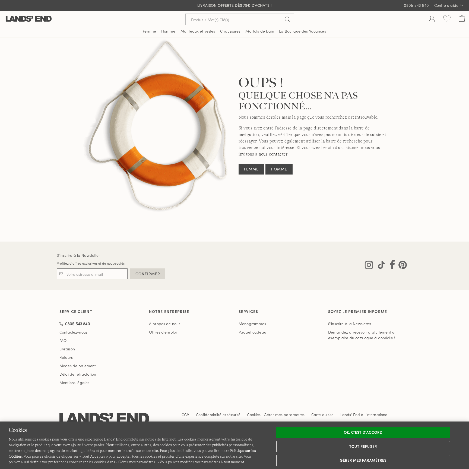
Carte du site (322, 414)
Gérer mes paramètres (363, 460)
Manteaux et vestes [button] (197, 31)
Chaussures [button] (230, 31)
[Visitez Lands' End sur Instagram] (369, 266)
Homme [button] (168, 31)
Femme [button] (149, 31)
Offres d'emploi (163, 332)
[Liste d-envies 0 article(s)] (447, 19)
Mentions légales (74, 382)
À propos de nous (164, 323)
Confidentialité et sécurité (218, 414)
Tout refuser (363, 446)
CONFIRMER (147, 273)
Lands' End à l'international (364, 414)
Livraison (67, 348)
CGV (185, 414)
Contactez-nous (73, 332)
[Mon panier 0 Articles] (462, 19)
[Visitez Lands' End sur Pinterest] (401, 266)
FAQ (62, 340)
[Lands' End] (28, 19)
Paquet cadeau (252, 332)
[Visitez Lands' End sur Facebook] (390, 266)
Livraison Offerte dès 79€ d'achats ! (234, 5)
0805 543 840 (416, 5)
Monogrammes (252, 323)
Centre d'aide (446, 5)
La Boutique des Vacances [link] (302, 31)
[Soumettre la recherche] (287, 19)
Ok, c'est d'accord (363, 432)
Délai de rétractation (77, 374)
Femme (251, 169)
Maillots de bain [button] (259, 31)
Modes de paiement (77, 365)
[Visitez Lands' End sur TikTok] (379, 266)
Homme (279, 169)
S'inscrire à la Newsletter (78, 255)
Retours (66, 357)
